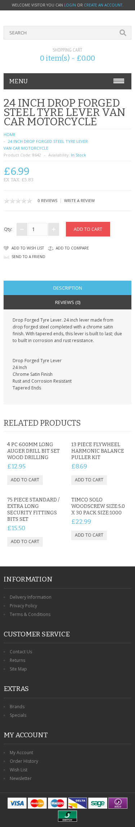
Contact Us (21, 652)
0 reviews (47, 200)
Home (9, 134)
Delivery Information (30, 597)
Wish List (18, 770)
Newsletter (21, 778)
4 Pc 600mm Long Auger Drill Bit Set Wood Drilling (33, 451)
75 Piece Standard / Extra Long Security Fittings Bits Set (33, 509)
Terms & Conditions (30, 614)
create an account (103, 5)
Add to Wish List (28, 248)
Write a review (79, 200)
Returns (17, 660)
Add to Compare (72, 248)
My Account (21, 752)
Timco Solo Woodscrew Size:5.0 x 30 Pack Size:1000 (98, 506)
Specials (18, 715)
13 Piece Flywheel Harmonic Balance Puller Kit (97, 451)
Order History (24, 761)
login (70, 5)
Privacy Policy (23, 606)
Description (67, 288)
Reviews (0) (67, 302)
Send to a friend (28, 256)
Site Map (18, 669)
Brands (17, 707)
